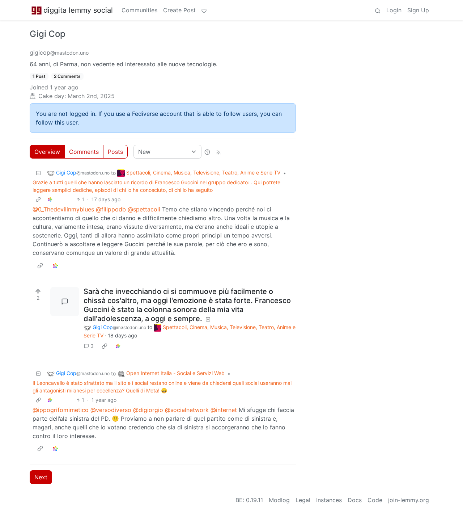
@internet (224, 409)
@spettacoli (144, 209)
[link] (50, 199)
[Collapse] (38, 172)
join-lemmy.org (408, 500)
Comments (84, 151)
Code (375, 500)
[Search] (377, 10)
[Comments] (64, 301)
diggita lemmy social (78, 10)
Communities (139, 10)
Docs (355, 500)
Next (40, 477)
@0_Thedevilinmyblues (63, 209)
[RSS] (218, 151)
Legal (303, 500)
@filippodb (111, 209)
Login (394, 10)
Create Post (179, 10)
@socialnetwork (187, 409)
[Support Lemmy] (204, 10)
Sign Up (418, 10)
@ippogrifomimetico (61, 409)
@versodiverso (110, 409)
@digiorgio (148, 409)
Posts (115, 151)
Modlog (279, 500)
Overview (47, 151)
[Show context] (38, 199)
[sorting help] (207, 151)
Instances (329, 500)
